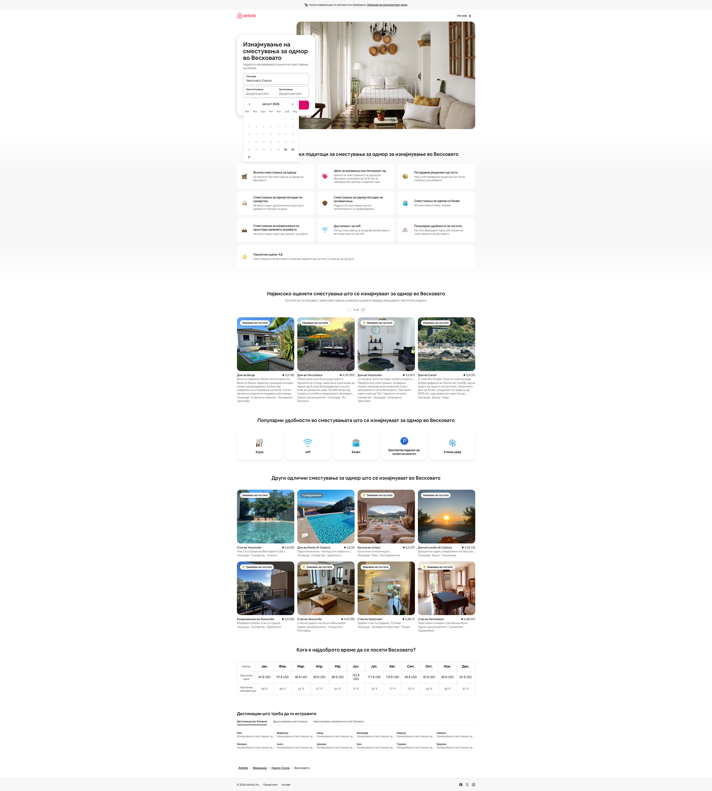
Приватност (270, 784)
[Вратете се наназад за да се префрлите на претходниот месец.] (250, 104)
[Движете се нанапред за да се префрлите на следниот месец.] (292, 104)
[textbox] (259, 93)
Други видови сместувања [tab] (290, 721)
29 (285, 149)
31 (249, 157)
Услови (286, 784)
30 (292, 149)
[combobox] (276, 80)
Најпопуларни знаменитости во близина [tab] (338, 721)
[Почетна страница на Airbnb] (246, 15)
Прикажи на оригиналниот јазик (387, 5)
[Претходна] (349, 310)
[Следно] (363, 310)
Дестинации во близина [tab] (252, 721)
